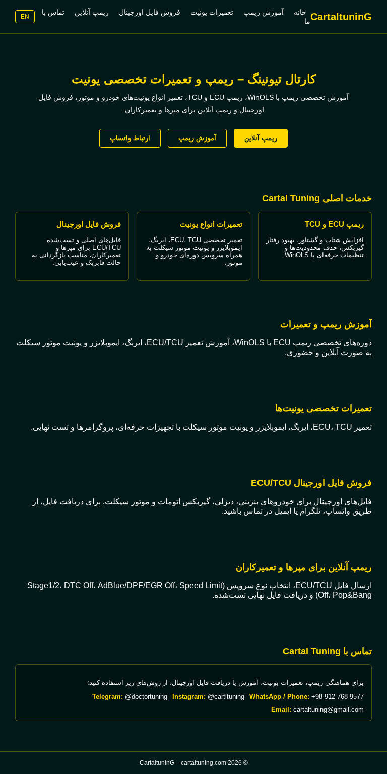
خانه (300, 12)
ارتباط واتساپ (130, 138)
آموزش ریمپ (263, 12)
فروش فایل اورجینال (149, 12)
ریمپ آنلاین (92, 12)
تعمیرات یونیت (211, 12)
